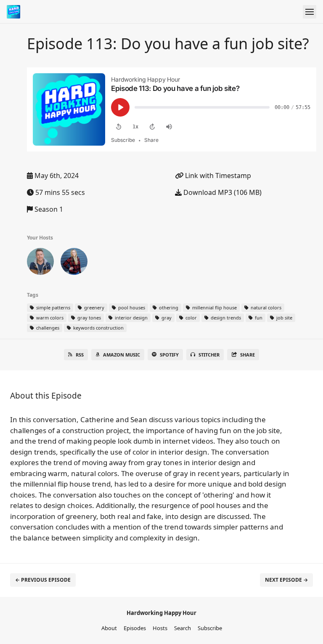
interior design (131, 317)
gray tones (88, 317)
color (190, 317)
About (109, 628)
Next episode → (286, 579)
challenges (47, 328)
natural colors (265, 307)
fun (258, 317)
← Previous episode (43, 579)
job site (283, 317)
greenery (93, 307)
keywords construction (98, 328)
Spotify (169, 354)
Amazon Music (121, 354)
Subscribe (210, 628)
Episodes (135, 628)
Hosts (160, 628)
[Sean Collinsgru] (40, 263)
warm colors (49, 317)
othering (168, 307)
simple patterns (52, 307)
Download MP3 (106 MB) (222, 192)
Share (247, 354)
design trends (225, 317)
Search (182, 628)
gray (166, 317)
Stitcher (209, 354)
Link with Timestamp (217, 175)
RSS (80, 354)
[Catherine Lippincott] (74, 263)
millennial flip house (214, 307)
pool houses (131, 307)
